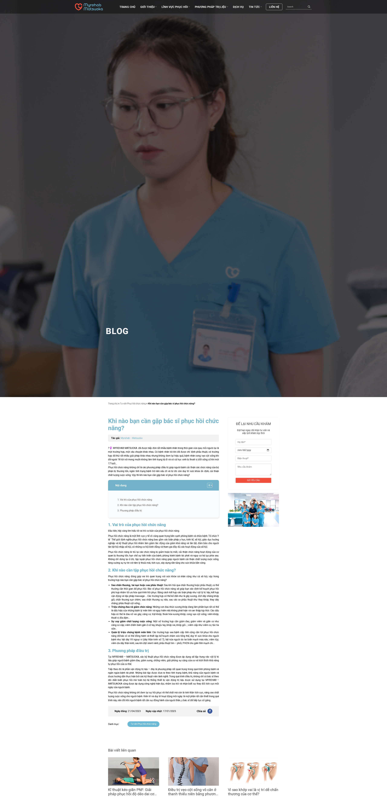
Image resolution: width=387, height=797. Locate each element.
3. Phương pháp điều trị (129, 510)
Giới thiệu (147, 6)
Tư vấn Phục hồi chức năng (133, 403)
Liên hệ (274, 6)
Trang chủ (127, 6)
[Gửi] (309, 6)
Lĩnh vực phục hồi (175, 6)
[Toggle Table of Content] (208, 485)
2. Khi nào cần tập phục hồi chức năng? (137, 505)
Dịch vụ (238, 6)
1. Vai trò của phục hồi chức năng (134, 499)
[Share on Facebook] (209, 711)
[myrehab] (90, 6)
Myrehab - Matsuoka (131, 438)
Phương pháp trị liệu (210, 6)
